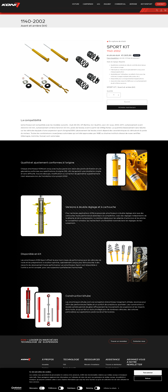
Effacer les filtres (137, 34)
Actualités (45, 364)
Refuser (148, 378)
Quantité (110, 91)
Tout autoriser (148, 372)
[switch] (61, 388)
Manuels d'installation (91, 364)
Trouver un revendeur (119, 341)
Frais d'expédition (113, 58)
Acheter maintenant (127, 107)
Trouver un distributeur (114, 364)
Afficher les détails (110, 388)
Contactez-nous (139, 341)
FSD (64, 364)
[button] (76, 4)
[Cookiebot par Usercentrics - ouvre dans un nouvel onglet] (16, 388)
